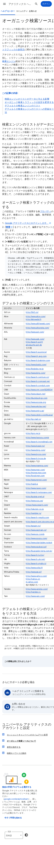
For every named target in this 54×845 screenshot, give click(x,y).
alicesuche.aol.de (34, 345)
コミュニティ (22, 11)
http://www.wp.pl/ (33, 572)
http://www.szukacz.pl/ (36, 547)
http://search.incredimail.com (39, 441)
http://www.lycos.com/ (36, 454)
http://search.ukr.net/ (35, 559)
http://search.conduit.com (38, 385)
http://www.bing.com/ (35, 373)
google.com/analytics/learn (16, 799)
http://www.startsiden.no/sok (39, 542)
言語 (9, 831)
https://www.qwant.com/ (37, 505)
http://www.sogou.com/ (36, 538)
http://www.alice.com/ (35, 316)
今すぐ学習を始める (13, 818)
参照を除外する (13, 747)
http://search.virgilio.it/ (36, 563)
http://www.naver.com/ (36, 488)
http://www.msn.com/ (35, 470)
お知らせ (33, 11)
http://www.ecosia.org (36, 402)
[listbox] (14, 835)
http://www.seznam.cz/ (36, 530)
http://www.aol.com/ (35, 332)
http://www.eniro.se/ (35, 411)
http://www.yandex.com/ (37, 589)
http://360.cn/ (32, 312)
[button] (4, 4)
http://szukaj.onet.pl (35, 496)
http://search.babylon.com (38, 360)
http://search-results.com (37, 517)
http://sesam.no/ (33, 526)
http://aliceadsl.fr (33, 319)
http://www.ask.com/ (35, 339)
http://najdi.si (32, 484)
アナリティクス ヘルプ (21, 4)
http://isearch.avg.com (36, 356)
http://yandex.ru (33, 592)
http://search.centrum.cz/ (37, 377)
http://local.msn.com (35, 475)
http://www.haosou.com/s (37, 437)
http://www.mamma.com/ (37, 465)
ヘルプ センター (8, 11)
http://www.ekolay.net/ (36, 406)
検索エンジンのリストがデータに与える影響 (27, 99)
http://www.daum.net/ (35, 394)
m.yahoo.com (32, 582)
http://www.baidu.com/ (36, 364)
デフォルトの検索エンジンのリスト (22, 105)
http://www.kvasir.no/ (35, 446)
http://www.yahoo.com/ (36, 576)
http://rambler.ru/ (33, 513)
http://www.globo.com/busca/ (39, 415)
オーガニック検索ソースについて (21, 741)
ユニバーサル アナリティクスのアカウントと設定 (26, 726)
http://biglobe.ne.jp (35, 369)
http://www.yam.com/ (35, 596)
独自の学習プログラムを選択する (16, 787)
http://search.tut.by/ (35, 555)
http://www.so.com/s (35, 534)
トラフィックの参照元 (13, 49)
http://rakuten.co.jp (35, 509)
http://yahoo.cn (33, 579)
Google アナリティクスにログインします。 (27, 223)
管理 (8, 227)
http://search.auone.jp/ (36, 352)
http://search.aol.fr (34, 342)
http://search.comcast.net (38, 381)
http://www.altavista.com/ (37, 328)
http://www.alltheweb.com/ (38, 323)
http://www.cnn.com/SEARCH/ (39, 389)
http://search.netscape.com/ (39, 492)
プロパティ (45, 211)
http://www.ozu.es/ (34, 500)
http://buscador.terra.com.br (39, 551)
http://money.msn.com (36, 472)
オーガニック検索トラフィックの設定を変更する (29, 102)
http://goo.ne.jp (33, 433)
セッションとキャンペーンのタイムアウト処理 (27, 735)
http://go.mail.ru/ (33, 419)
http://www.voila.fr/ (34, 567)
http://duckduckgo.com (36, 398)
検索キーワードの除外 (16, 753)
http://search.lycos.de (36, 458)
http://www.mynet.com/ (36, 480)
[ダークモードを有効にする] (26, 835)
